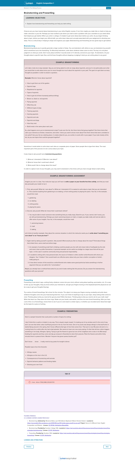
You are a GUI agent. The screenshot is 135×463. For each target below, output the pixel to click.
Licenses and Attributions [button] (33, 440)
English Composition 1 (45, 3)
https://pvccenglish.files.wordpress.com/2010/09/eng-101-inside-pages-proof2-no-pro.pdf (53, 423)
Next (107, 446)
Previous (28, 446)
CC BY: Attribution (53, 430)
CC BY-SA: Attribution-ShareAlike (58, 425)
